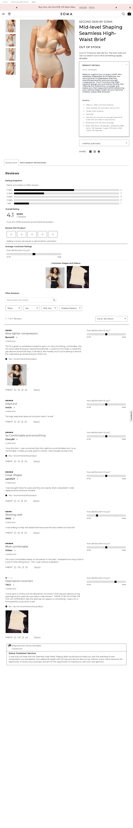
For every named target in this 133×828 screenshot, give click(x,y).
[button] (129, 13)
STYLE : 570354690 (89, 70)
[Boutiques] (9, 13)
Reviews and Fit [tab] (11, 163)
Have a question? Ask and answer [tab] (33, 163)
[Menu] (3, 14)
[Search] (123, 13)
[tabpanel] (66, 418)
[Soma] (66, 14)
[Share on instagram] (95, 152)
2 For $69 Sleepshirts (56, 7)
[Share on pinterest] (99, 152)
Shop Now (74, 7)
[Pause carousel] (130, 7)
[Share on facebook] (90, 152)
